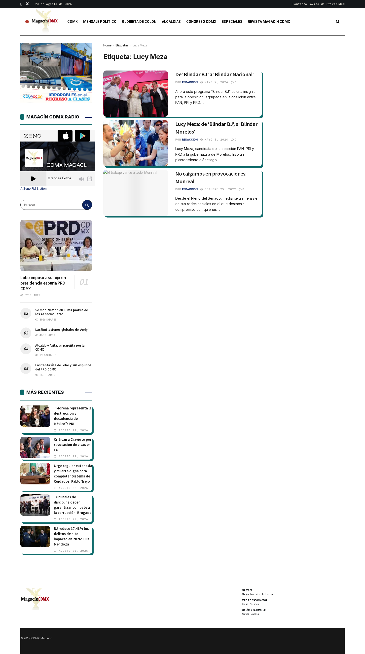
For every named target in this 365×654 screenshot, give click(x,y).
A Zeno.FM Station (33, 188)
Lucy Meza (140, 45)
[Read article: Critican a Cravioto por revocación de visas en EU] (35, 447)
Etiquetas (122, 45)
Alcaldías (171, 22)
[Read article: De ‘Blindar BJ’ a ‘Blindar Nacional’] (135, 94)
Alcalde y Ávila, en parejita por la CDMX (60, 347)
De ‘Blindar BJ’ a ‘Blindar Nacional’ (214, 74)
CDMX (72, 22)
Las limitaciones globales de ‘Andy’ (62, 329)
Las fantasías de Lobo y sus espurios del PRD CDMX (63, 367)
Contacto (299, 4)
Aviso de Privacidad (327, 4)
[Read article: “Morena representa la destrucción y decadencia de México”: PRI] (35, 416)
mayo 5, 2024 (215, 139)
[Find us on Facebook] (21, 4)
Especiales (232, 22)
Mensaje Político (99, 22)
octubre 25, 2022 (219, 189)
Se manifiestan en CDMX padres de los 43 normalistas (61, 312)
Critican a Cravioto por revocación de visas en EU (73, 444)
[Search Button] (338, 21)
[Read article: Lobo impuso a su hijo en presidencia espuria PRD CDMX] (56, 245)
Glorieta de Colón (139, 22)
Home (107, 45)
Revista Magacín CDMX (269, 22)
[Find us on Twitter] (27, 4)
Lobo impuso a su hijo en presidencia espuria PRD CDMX (43, 283)
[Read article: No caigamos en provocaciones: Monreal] (135, 193)
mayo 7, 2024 (215, 82)
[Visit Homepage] (45, 21)
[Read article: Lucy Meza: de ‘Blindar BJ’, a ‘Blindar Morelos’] (135, 143)
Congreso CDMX (201, 22)
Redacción (190, 82)
